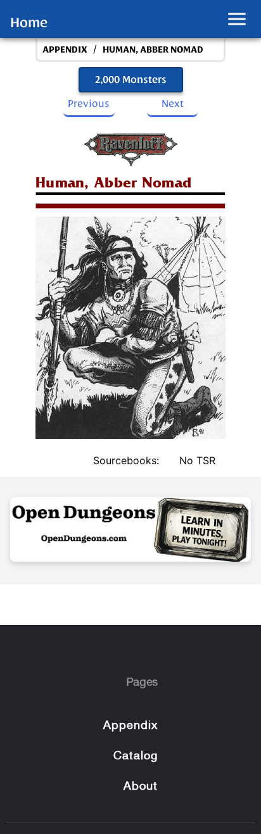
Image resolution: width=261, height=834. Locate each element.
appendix (64, 50)
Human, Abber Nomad (153, 50)
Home (29, 23)
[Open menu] (237, 19)
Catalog (130, 17)
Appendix (130, 726)
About (141, 786)
